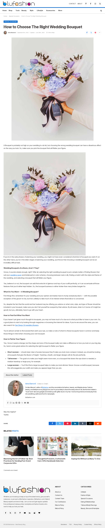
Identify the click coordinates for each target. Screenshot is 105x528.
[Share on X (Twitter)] (91, 32)
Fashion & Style (85, 495)
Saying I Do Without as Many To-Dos (85, 459)
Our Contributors (60, 502)
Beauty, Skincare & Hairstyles (90, 508)
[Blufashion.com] (19, 3)
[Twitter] (22, 403)
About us (58, 492)
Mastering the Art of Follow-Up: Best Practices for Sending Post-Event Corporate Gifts (18, 461)
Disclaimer (64, 524)
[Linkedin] (13, 403)
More (60, 10)
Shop (10, 10)
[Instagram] (11, 403)
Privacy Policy (78, 524)
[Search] (101, 10)
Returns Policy (59, 505)
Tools (18, 10)
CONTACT (72, 4)
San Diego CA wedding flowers (26, 325)
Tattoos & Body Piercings (89, 505)
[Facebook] (8, 403)
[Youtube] (25, 403)
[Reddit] (19, 403)
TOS (70, 524)
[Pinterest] (16, 403)
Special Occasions (14, 16)
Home (4, 10)
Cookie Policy (88, 524)
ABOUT (80, 4)
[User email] (28, 403)
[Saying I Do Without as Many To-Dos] (86, 446)
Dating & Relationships (88, 502)
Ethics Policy (97, 524)
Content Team (59, 498)
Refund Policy (59, 508)
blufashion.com (30, 397)
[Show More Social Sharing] (99, 32)
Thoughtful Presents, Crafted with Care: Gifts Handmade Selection (51, 460)
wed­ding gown (16, 275)
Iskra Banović (12, 32)
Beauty (24, 10)
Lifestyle (40, 10)
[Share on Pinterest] (95, 32)
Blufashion (45, 387)
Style (31, 10)
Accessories (50, 10)
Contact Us (58, 495)
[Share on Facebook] (87, 32)
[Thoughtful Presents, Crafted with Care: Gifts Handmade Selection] (52, 446)
